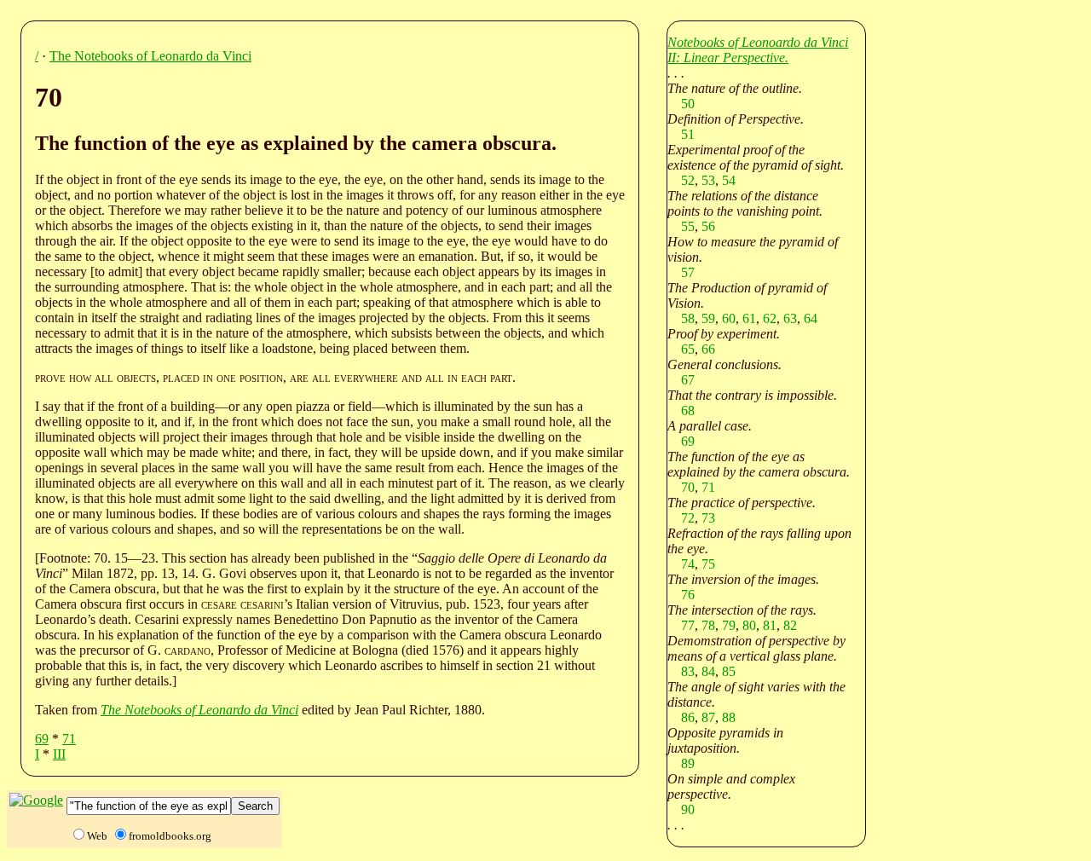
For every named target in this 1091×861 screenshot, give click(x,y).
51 (688, 134)
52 (688, 180)
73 (708, 518)
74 (688, 564)
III (59, 754)
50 (688, 103)
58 (688, 318)
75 (708, 564)
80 (749, 625)
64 (810, 318)
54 (729, 180)
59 (708, 318)
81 (769, 625)
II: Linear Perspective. (727, 57)
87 (708, 717)
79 (729, 625)
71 (69, 738)
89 (688, 763)
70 (688, 487)
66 (708, 349)
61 (749, 318)
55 (688, 226)
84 (708, 671)
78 (708, 625)
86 (688, 717)
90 (688, 809)
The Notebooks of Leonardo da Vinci (150, 56)
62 (769, 318)
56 (708, 226)
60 (729, 318)
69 (42, 738)
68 (688, 410)
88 (729, 717)
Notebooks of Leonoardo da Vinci (757, 42)
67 (688, 380)
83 (688, 671)
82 (790, 625)
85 (729, 671)
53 (708, 180)
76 (688, 594)
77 (688, 625)
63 (790, 318)
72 (688, 518)
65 (688, 349)
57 (688, 272)
